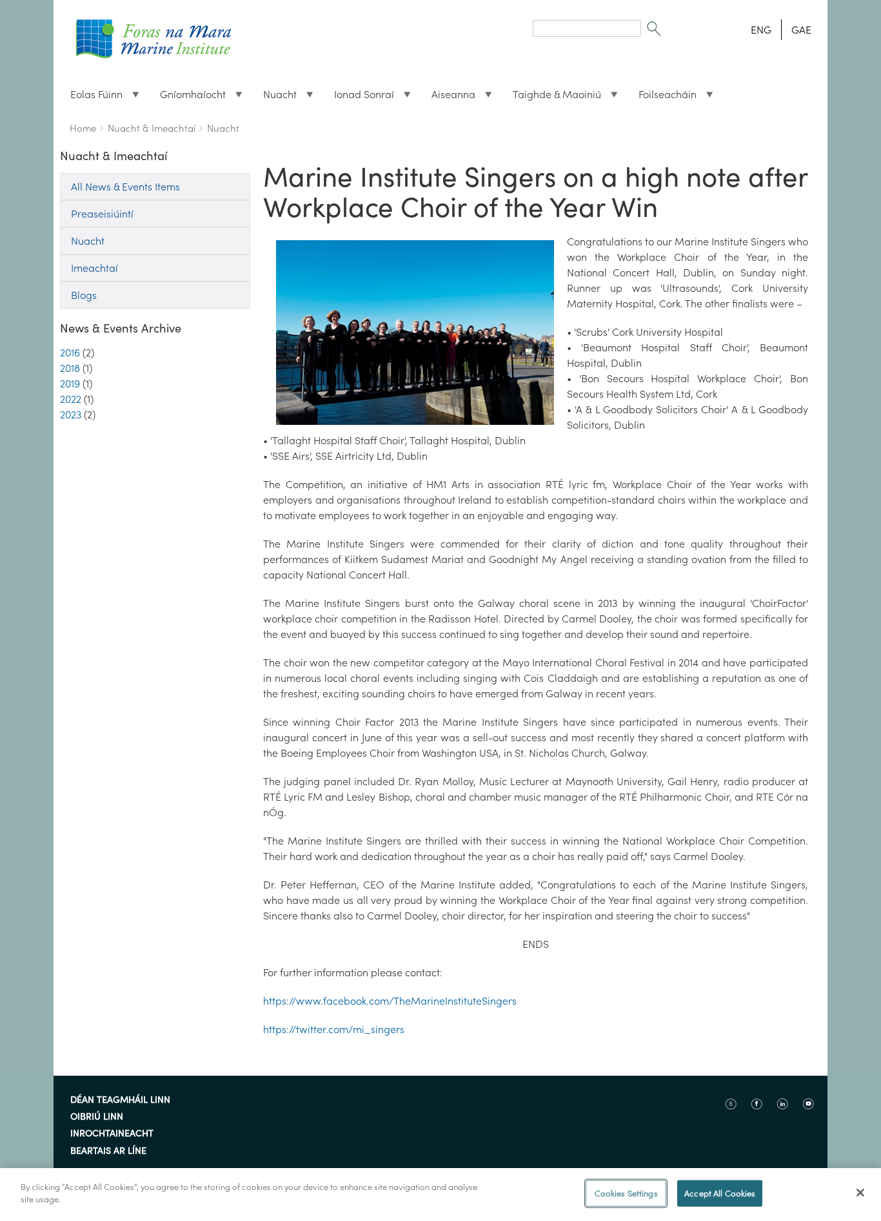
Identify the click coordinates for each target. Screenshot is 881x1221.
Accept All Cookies (719, 1193)
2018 (70, 368)
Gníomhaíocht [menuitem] (188, 97)
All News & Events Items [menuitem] (125, 186)
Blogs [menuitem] (84, 295)
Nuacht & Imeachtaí (151, 128)
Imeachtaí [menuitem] (94, 268)
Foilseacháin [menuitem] (662, 97)
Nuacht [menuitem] (275, 97)
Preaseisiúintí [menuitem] (102, 213)
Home (83, 128)
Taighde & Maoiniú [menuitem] (551, 97)
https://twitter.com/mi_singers (333, 1029)
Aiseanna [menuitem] (448, 97)
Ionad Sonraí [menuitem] (359, 97)
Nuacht (223, 128)
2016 (70, 352)
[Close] (860, 1192)
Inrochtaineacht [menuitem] (111, 1134)
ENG (761, 29)
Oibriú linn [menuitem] (96, 1117)
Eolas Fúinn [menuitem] (91, 97)
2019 (70, 383)
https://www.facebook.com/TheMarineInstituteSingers (390, 1000)
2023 (70, 414)
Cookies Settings (626, 1193)
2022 (70, 399)
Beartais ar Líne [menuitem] (108, 1151)
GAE (801, 29)
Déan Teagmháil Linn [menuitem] (120, 1100)
